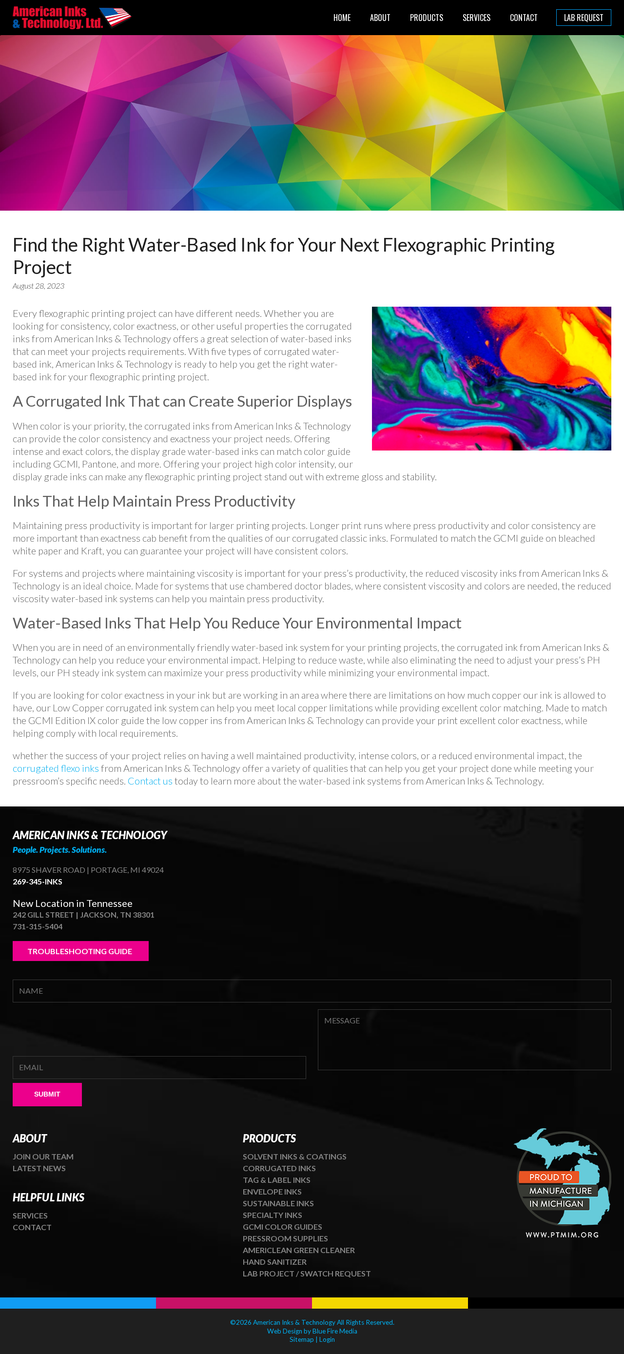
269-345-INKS (37, 881)
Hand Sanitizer (275, 1261)
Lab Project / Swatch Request (307, 1273)
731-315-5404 (37, 926)
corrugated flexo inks (56, 768)
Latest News (39, 1168)
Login (327, 1339)
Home (342, 17)
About (380, 17)
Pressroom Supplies (285, 1238)
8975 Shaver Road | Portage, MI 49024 (88, 869)
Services (476, 17)
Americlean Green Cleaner (299, 1250)
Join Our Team (43, 1156)
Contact (524, 17)
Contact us (150, 780)
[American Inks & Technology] (73, 25)
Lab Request (584, 17)
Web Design (284, 1331)
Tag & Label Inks (277, 1179)
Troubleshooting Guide (80, 951)
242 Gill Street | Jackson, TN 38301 (84, 914)
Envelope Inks (272, 1191)
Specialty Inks (272, 1214)
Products (426, 17)
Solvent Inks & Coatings (295, 1156)
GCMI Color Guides (282, 1226)
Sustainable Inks (278, 1203)
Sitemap (302, 1339)
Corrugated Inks (279, 1168)
